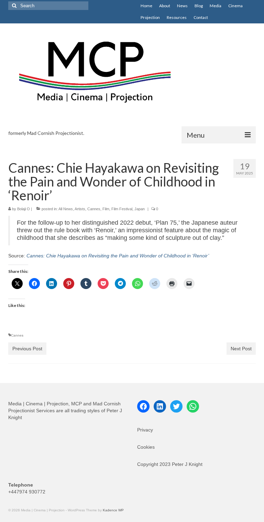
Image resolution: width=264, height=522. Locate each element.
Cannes (93, 209)
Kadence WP (113, 510)
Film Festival (121, 209)
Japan (139, 209)
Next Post (241, 348)
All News (65, 209)
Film (105, 209)
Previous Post (27, 348)
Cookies (146, 447)
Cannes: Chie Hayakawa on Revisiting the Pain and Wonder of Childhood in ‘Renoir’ (117, 255)
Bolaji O (23, 209)
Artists (80, 209)
